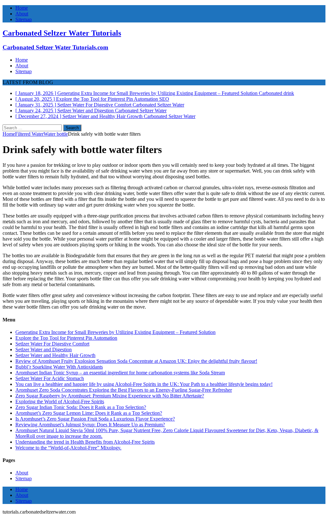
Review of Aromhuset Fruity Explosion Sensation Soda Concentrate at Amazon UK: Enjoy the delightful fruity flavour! (136, 361)
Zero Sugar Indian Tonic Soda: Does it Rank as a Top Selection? (80, 407)
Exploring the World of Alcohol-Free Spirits (59, 401)
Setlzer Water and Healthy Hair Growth (55, 355)
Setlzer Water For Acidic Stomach (49, 378)
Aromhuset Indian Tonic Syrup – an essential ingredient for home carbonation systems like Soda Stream (120, 372)
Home (21, 8)
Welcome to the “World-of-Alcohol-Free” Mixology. (68, 447)
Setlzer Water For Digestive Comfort (52, 343)
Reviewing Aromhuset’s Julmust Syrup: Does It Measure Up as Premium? (90, 424)
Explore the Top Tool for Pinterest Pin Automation (66, 338)
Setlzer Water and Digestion (43, 349)
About (21, 13)
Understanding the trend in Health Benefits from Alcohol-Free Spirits (85, 442)
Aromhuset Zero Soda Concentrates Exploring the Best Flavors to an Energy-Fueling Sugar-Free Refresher (123, 390)
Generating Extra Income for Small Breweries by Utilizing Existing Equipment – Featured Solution (115, 332)
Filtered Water (29, 134)
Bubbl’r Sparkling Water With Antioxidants (59, 367)
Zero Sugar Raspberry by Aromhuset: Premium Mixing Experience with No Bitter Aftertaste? (109, 395)
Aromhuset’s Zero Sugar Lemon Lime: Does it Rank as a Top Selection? (88, 413)
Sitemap (23, 19)
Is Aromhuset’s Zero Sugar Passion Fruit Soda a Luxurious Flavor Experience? (95, 419)
